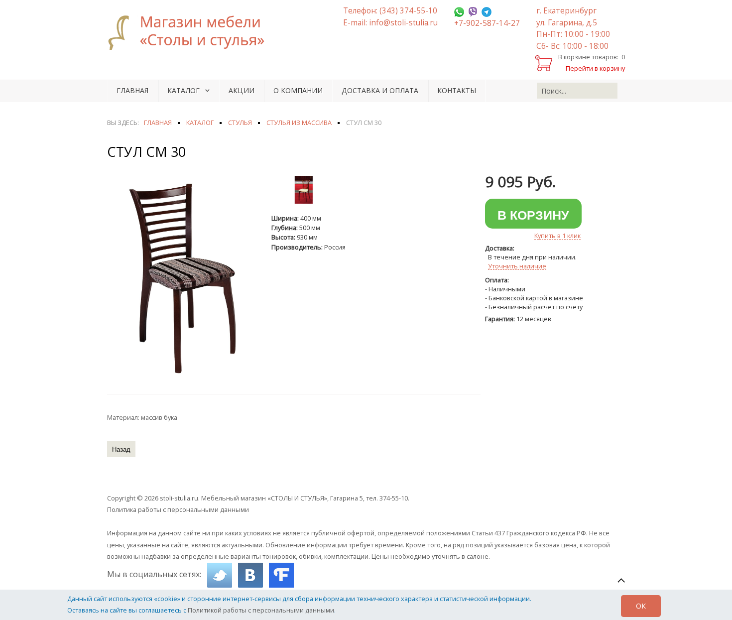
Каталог (183, 90)
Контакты (456, 90)
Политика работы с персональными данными (178, 509)
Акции (241, 90)
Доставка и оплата (380, 90)
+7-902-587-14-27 (487, 23)
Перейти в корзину (595, 68)
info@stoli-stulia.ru (403, 22)
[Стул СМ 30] (184, 278)
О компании (298, 90)
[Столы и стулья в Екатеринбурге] (191, 32)
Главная (132, 90)
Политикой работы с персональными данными (261, 610)
